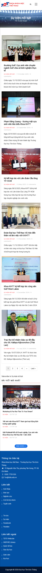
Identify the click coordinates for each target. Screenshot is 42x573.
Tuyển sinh (7, 504)
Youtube (6, 527)
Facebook (7, 523)
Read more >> (21, 446)
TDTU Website (8, 539)
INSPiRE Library (9, 542)
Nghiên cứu (7, 496)
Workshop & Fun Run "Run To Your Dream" (18, 412)
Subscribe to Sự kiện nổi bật (12, 376)
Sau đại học (7, 550)
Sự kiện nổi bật (9, 74)
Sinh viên (6, 555)
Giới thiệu (6, 489)
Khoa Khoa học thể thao (16, 4)
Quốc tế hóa (7, 546)
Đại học (6, 558)
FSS (16, 21)
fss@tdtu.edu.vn (10, 477)
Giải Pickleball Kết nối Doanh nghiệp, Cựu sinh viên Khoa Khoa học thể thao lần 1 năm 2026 (20, 433)
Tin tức (6, 516)
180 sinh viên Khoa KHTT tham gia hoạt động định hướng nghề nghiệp (20, 422)
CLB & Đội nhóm (9, 500)
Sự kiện (5, 414)
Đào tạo (6, 493)
